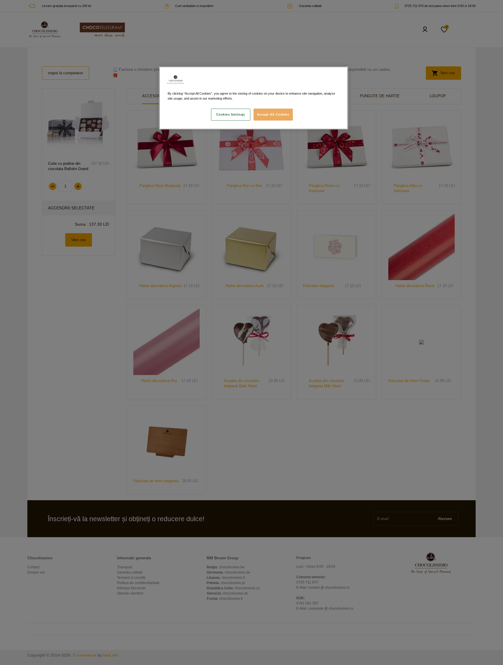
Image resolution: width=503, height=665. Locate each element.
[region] (253, 98)
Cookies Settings (230, 114)
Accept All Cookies (273, 114)
